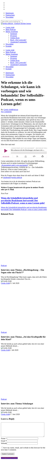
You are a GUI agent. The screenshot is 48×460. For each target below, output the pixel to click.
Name (4, 438)
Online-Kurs (14, 60)
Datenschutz (10, 75)
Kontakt (9, 69)
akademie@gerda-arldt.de (12, 177)
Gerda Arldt (10, 50)
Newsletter (10, 67)
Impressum (10, 73)
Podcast (15, 110)
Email (4, 441)
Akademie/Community (18, 65)
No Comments (6, 112)
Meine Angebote (12, 54)
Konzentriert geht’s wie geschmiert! (15, 165)
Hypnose (13, 58)
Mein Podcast (11, 52)
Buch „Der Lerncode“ (18, 63)
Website (4, 443)
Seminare (13, 56)
